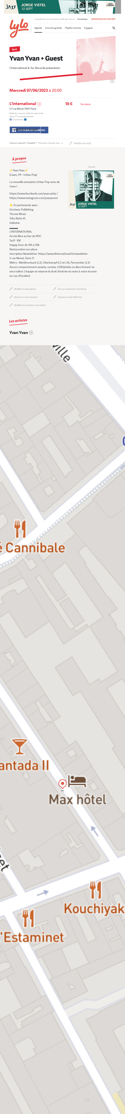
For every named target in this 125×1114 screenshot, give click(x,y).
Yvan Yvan (18, 332)
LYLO (19, 28)
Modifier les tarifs (82, 143)
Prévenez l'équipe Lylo (34, 143)
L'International (22, 103)
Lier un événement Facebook (72, 289)
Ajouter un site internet (26, 297)
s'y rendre (25, 129)
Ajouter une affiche (98, 81)
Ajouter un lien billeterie (70, 297)
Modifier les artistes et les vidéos (30, 305)
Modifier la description (25, 289)
